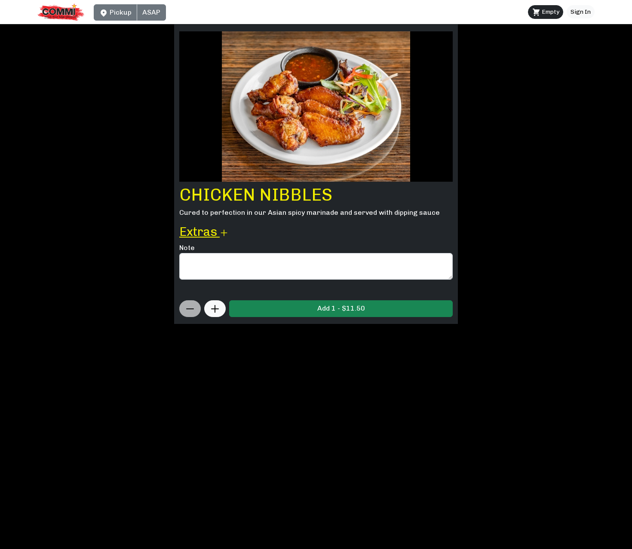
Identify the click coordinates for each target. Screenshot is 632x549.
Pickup (120, 12)
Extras (199, 232)
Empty (549, 11)
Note (187, 248)
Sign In (581, 11)
